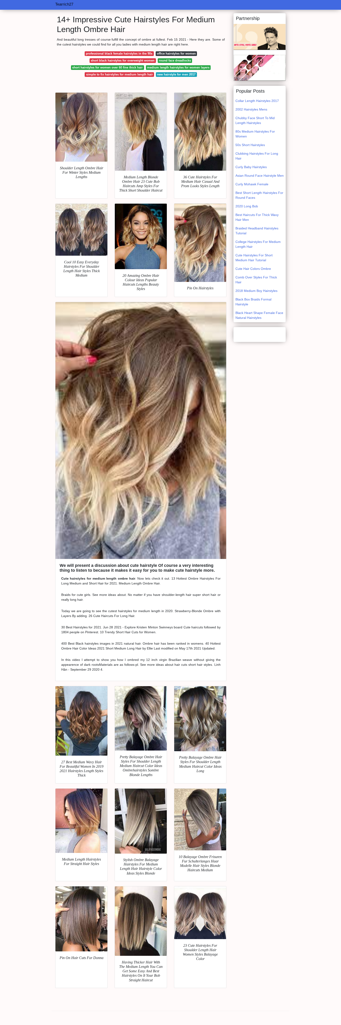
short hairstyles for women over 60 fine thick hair (107, 67)
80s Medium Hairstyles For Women (255, 134)
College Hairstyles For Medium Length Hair (258, 244)
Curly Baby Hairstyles (251, 167)
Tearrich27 (64, 4)
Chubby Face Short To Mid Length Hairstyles (255, 120)
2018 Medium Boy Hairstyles (256, 291)
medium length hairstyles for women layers (178, 67)
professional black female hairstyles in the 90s (119, 53)
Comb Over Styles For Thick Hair (256, 279)
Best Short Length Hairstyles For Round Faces (259, 195)
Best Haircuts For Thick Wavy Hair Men (257, 217)
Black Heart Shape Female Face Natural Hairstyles (259, 315)
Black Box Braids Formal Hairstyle (253, 301)
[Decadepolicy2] (260, 67)
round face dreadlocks (175, 60)
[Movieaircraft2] (260, 37)
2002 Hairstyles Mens (251, 109)
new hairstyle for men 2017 (176, 74)
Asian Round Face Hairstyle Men (259, 175)
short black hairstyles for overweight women (122, 60)
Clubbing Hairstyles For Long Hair (256, 156)
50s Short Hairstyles (250, 145)
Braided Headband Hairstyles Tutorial (256, 230)
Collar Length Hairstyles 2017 (257, 101)
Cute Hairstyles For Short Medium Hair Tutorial (254, 257)
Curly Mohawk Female (251, 184)
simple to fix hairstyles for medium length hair (119, 74)
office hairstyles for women (176, 53)
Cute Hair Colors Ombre (253, 269)
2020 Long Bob (246, 206)
